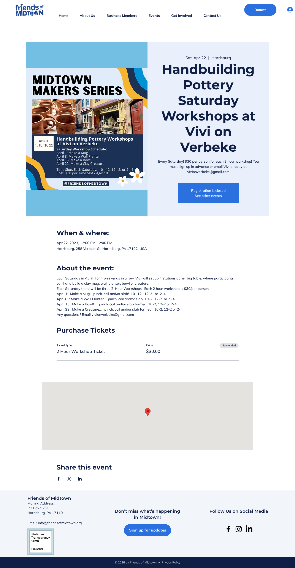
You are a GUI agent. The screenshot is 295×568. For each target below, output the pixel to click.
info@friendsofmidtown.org (60, 523)
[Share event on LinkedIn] (80, 479)
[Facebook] (228, 529)
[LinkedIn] (249, 529)
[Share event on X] (69, 479)
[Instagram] (239, 529)
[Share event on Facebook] (59, 479)
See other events (208, 196)
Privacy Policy (171, 562)
